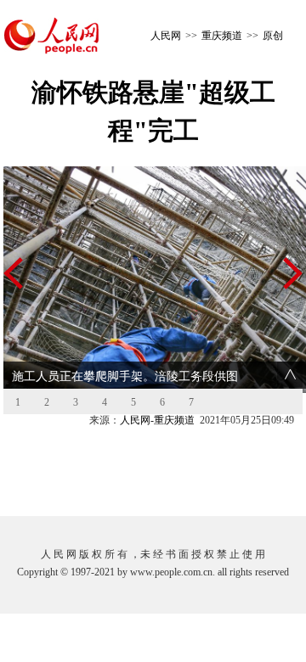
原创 (273, 36)
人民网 (165, 36)
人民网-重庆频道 (157, 420)
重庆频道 (221, 36)
